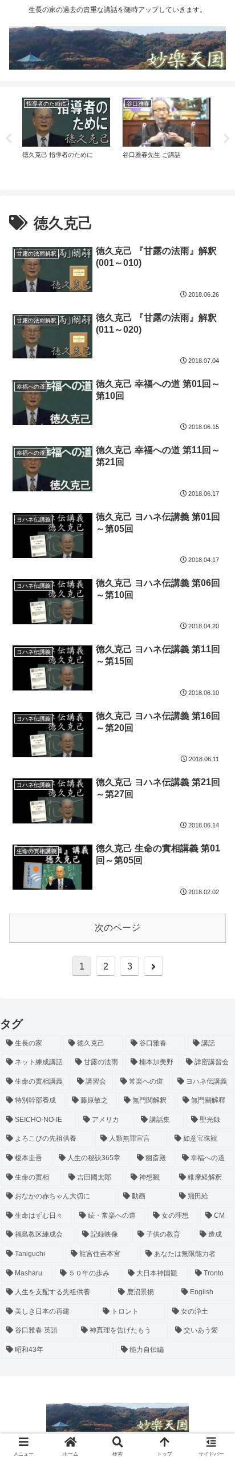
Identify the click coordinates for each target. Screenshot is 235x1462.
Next (226, 138)
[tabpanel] (66, 136)
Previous (8, 138)
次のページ (117, 927)
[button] (211, 1454)
